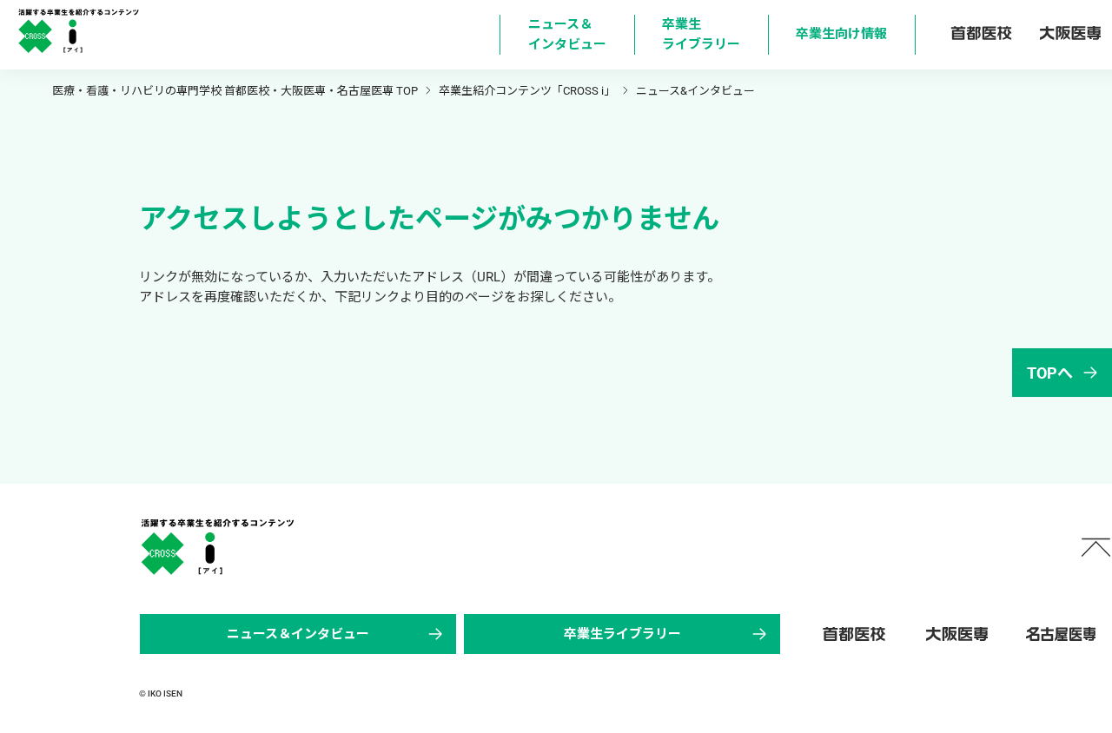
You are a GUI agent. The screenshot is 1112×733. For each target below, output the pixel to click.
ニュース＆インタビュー (298, 634)
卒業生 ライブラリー (701, 34)
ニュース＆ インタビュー (567, 34)
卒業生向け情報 (841, 34)
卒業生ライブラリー (622, 634)
